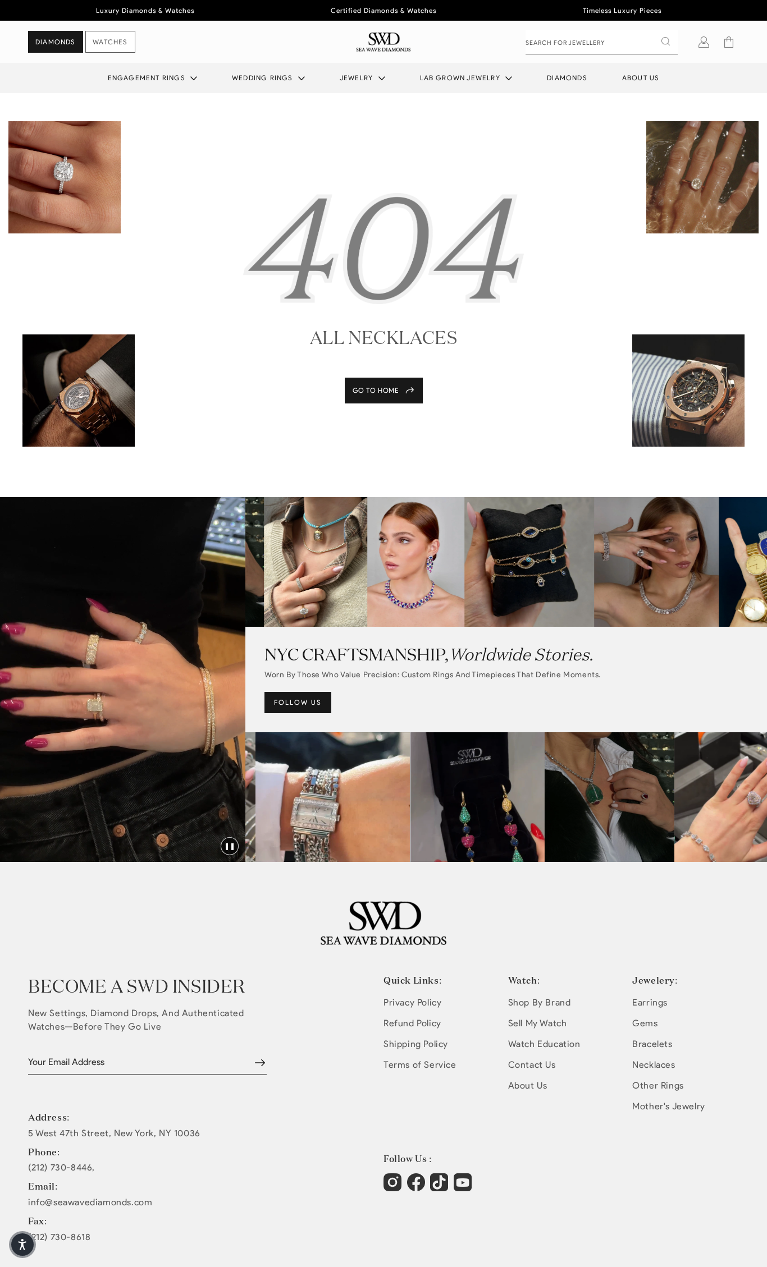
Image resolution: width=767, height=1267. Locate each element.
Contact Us (532, 1064)
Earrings (650, 1002)
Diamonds (567, 78)
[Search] (665, 41)
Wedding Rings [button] (263, 78)
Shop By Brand (539, 1002)
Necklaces (653, 1064)
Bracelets (652, 1044)
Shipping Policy (415, 1044)
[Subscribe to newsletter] (260, 1062)
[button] (728, 42)
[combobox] (602, 42)
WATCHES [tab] (110, 42)
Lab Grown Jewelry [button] (461, 78)
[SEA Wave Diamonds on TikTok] (464, 1187)
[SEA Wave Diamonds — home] (384, 41)
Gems (645, 1023)
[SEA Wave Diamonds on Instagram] (393, 1187)
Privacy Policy (412, 1002)
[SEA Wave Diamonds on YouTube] (440, 1187)
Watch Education (544, 1044)
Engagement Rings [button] (148, 78)
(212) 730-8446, (61, 1167)
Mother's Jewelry (668, 1106)
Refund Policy (412, 1023)
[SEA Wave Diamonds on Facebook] (417, 1187)
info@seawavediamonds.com (90, 1202)
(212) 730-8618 (59, 1237)
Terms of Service (419, 1064)
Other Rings (658, 1085)
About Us (641, 78)
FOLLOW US (298, 702)
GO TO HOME (376, 390)
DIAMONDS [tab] (55, 42)
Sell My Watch (537, 1023)
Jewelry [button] (358, 78)
